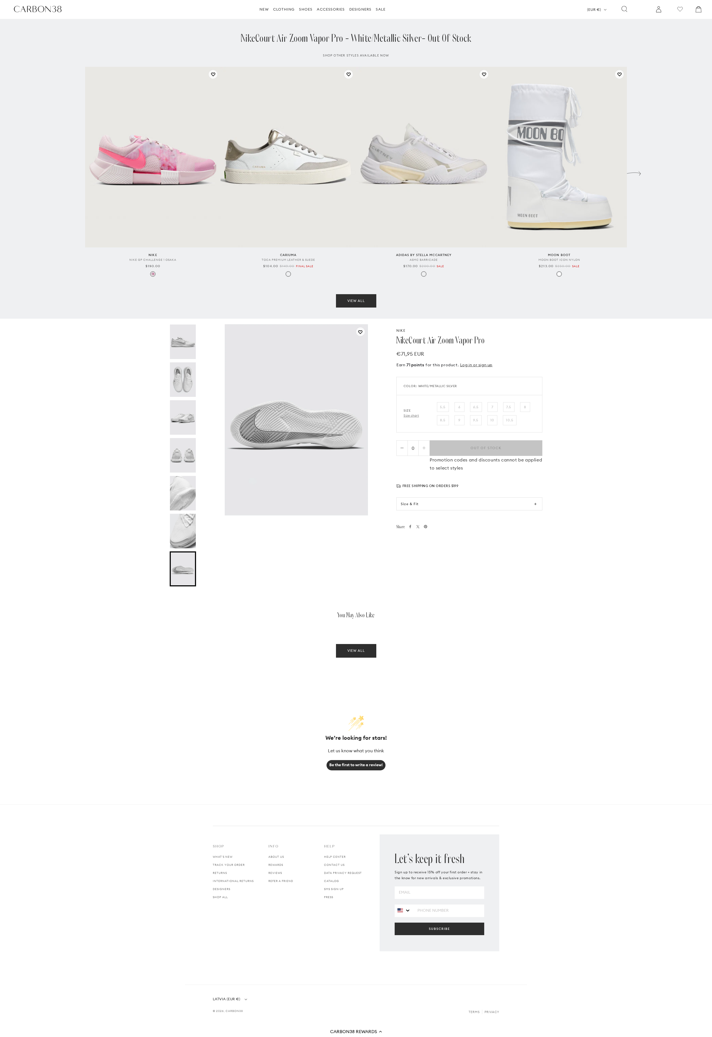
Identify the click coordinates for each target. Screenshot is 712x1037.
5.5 (443, 407)
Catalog (331, 881)
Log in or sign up (476, 364)
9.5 (476, 420)
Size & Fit (410, 504)
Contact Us (334, 865)
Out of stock (486, 448)
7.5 (508, 407)
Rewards (275, 865)
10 (492, 420)
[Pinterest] (425, 526)
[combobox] (404, 910)
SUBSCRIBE (439, 929)
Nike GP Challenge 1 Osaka (152, 260)
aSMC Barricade (424, 260)
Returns (220, 873)
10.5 (509, 420)
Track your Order (229, 865)
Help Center (335, 857)
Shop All (220, 897)
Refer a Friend (280, 881)
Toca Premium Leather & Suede (288, 260)
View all (356, 301)
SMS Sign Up (334, 889)
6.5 (476, 407)
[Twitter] (418, 527)
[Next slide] (634, 172)
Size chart (411, 415)
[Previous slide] (78, 172)
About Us (276, 857)
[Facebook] (410, 526)
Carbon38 (234, 1011)
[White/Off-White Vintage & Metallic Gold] (288, 274)
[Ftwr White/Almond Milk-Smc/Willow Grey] (424, 274)
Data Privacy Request (343, 873)
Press (328, 897)
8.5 (443, 420)
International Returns (233, 881)
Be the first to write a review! (356, 764)
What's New (223, 857)
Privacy (491, 1012)
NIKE (401, 330)
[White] (559, 274)
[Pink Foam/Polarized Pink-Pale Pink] (153, 274)
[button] (356, 1031)
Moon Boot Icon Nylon (559, 260)
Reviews (275, 873)
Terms (474, 1012)
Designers (221, 889)
